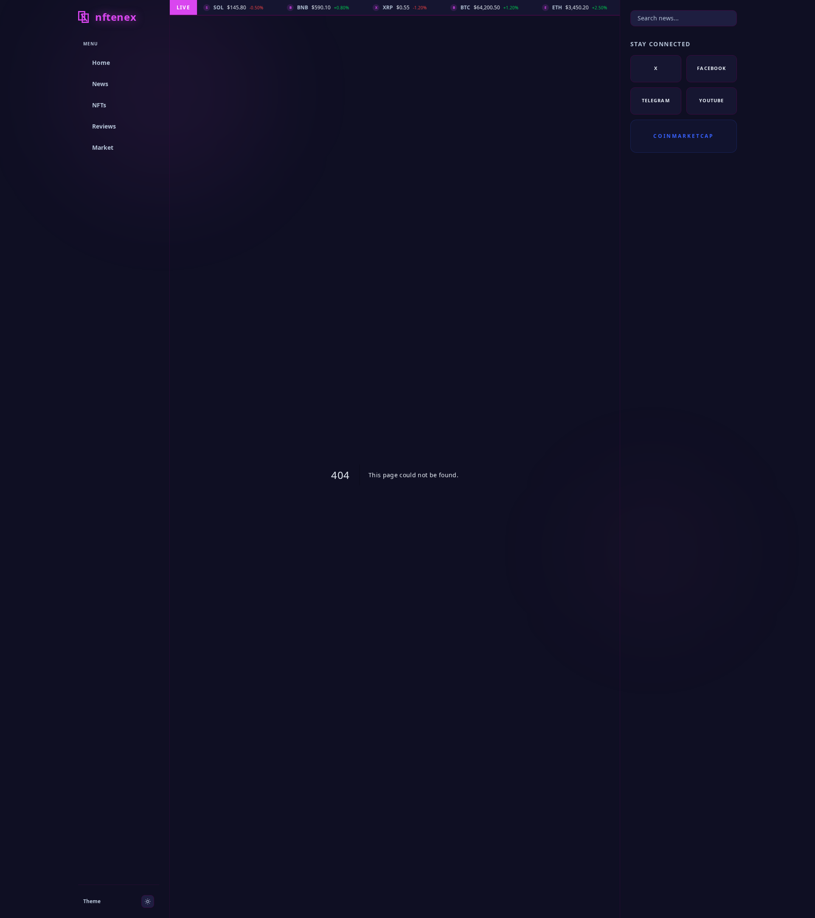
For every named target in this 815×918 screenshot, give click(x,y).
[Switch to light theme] (147, 901)
